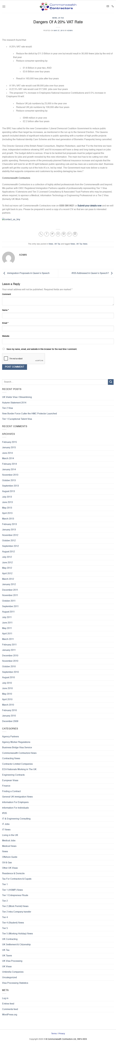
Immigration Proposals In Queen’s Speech (28, 273)
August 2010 (8, 677)
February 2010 (9, 710)
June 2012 (7, 563)
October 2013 (9, 480)
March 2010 (8, 705)
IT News (6, 830)
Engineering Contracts (13, 775)
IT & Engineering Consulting (16, 819)
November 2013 (10, 475)
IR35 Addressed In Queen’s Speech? (90, 273)
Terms (54, 1034)
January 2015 (9, 448)
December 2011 (10, 590)
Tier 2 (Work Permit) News (15, 906)
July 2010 (7, 683)
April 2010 (7, 699)
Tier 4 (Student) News (13, 923)
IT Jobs (5, 824)
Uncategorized (9, 977)
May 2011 (7, 628)
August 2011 (8, 612)
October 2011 (9, 601)
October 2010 (9, 667)
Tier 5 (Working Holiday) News (17, 934)
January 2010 (9, 716)
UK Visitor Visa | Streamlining (17, 397)
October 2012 (9, 541)
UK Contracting (10, 939)
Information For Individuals (15, 808)
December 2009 (10, 721)
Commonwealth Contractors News (19, 753)
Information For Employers (15, 802)
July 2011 (7, 617)
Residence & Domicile (13, 874)
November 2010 (10, 661)
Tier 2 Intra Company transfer (16, 912)
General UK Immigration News (17, 797)
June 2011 (7, 623)
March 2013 (8, 519)
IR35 (4, 813)
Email (5, 323)
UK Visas (7, 967)
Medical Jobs (8, 841)
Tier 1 (5, 884)
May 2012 (7, 568)
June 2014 (7, 453)
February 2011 (9, 645)
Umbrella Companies (12, 972)
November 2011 (10, 595)
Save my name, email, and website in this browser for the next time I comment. (42, 349)
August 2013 (8, 491)
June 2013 (7, 502)
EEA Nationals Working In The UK (19, 769)
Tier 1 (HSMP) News (12, 890)
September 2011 (10, 606)
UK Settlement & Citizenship (16, 945)
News (54, 18)
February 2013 (9, 524)
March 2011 (8, 639)
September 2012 (10, 546)
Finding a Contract (11, 791)
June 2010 (7, 688)
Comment (6, 294)
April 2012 (7, 573)
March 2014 (8, 458)
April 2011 (7, 634)
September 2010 (10, 672)
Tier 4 (5, 917)
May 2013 (7, 508)
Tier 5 (5, 928)
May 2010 (7, 694)
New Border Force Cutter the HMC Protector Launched (29, 414)
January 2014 (9, 470)
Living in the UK (10, 835)
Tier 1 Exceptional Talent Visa (17, 419)
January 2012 (9, 584)
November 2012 (10, 535)
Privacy (61, 1034)
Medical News (9, 846)
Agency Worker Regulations (16, 742)
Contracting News (11, 758)
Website (5, 336)
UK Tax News (81, 244)
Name (5, 310)
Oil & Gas (7, 863)
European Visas (10, 780)
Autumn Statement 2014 (14, 403)
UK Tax (61, 18)
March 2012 (8, 579)
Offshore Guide (9, 857)
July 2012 (7, 557)
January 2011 (9, 650)
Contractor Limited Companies (17, 764)
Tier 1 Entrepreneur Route (15, 895)
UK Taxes (7, 956)
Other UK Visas (10, 868)
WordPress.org (9, 1015)
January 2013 (9, 530)
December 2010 (10, 656)
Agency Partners (10, 737)
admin (70, 30)
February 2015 (9, 442)
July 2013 (7, 497)
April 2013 (7, 513)
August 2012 (8, 552)
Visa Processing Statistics (15, 983)
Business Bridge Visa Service (17, 748)
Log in (5, 998)
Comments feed (10, 1009)
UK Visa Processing (12, 961)
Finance (6, 786)
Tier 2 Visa (7, 408)
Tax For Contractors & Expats (16, 879)
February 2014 (9, 464)
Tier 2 (5, 901)
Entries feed (8, 1004)
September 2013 (10, 486)
